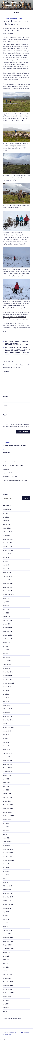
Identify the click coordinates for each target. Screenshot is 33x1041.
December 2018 (8, 849)
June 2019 (6, 827)
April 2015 (6, 1011)
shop (28, 354)
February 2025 (7, 576)
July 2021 (6, 735)
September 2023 (8, 639)
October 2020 (7, 768)
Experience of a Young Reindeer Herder (15, 480)
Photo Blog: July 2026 (10, 476)
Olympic (18, 352)
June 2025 (6, 561)
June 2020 (6, 783)
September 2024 (8, 594)
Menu (17, 12)
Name (5, 396)
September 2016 (8, 949)
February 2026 (7, 532)
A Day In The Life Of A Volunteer (13, 465)
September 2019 (8, 816)
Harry (7, 350)
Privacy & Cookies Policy (10, 1032)
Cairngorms (10, 341)
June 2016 (6, 960)
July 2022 (6, 690)
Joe (12, 350)
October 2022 (7, 679)
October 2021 (7, 723)
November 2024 (8, 587)
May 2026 (6, 521)
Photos (22, 343)
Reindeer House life (20, 344)
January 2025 (7, 580)
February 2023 (7, 664)
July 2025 (6, 557)
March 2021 (6, 749)
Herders (18, 341)
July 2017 (6, 912)
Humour (15, 343)
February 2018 (7, 886)
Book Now (3, 1040)
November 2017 (8, 897)
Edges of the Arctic (9, 473)
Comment (6, 371)
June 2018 (6, 871)
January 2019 (7, 845)
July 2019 (6, 823)
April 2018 (6, 878)
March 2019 (6, 838)
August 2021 (7, 731)
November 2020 (8, 764)
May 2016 (6, 963)
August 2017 (7, 908)
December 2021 (8, 716)
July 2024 (6, 602)
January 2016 (7, 978)
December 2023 (8, 628)
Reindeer (18, 18)
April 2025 (6, 569)
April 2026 (6, 524)
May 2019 (6, 830)
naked (22, 350)
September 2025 (8, 550)
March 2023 (7, 661)
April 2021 (6, 746)
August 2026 (7, 510)
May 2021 (6, 742)
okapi (12, 352)
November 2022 (8, 676)
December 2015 (8, 982)
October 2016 (7, 945)
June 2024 (6, 605)
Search (5, 494)
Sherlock (21, 354)
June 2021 (6, 738)
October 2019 (7, 812)
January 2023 (7, 668)
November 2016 (8, 941)
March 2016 (6, 971)
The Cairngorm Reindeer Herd (14, 4)
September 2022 (8, 683)
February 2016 (7, 974)
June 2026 (6, 517)
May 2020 (6, 786)
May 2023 (6, 653)
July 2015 (6, 1000)
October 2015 (7, 989)
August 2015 (7, 996)
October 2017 (7, 901)
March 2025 (7, 572)
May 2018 (6, 875)
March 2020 (7, 794)
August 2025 (7, 554)
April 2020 (6, 790)
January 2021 (7, 757)
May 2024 (6, 609)
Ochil (7, 352)
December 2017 (8, 893)
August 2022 (7, 687)
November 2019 (8, 808)
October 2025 (7, 546)
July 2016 (6, 956)
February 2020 (7, 797)
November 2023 (8, 631)
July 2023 (6, 646)
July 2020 (6, 779)
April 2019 (6, 834)
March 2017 (6, 926)
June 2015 (6, 1004)
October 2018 (7, 856)
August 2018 (7, 864)
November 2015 (8, 985)
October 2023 (7, 635)
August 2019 (7, 819)
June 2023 (6, 650)
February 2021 (7, 753)
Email (5, 406)
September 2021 (8, 727)
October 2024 (7, 591)
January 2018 (7, 890)
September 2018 (8, 860)
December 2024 (8, 583)
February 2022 (7, 709)
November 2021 (8, 720)
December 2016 (8, 937)
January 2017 (7, 934)
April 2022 (6, 701)
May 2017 (6, 919)
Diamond (6, 469)
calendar (19, 349)
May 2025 (6, 565)
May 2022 (6, 698)
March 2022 (7, 705)
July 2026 (6, 513)
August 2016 (7, 952)
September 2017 (8, 904)
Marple (17, 350)
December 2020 (8, 760)
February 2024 (7, 620)
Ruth (7, 354)
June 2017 (6, 915)
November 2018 (8, 853)
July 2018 (6, 867)
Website (5, 415)
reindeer (26, 352)
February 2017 (7, 930)
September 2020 (8, 771)
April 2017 (6, 923)
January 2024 (7, 624)
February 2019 (7, 842)
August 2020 (7, 775)
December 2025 (8, 539)
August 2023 (7, 642)
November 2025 (8, 543)
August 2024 (7, 598)
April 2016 (6, 967)
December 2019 (8, 805)
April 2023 (6, 657)
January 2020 (7, 801)
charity (26, 349)
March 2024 (7, 617)
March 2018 (6, 882)
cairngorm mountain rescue (16, 347)
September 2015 (8, 993)
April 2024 (6, 613)
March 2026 (7, 528)
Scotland (13, 354)
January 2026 (7, 535)
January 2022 (7, 712)
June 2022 (6, 694)
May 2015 (6, 1008)
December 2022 (8, 672)
